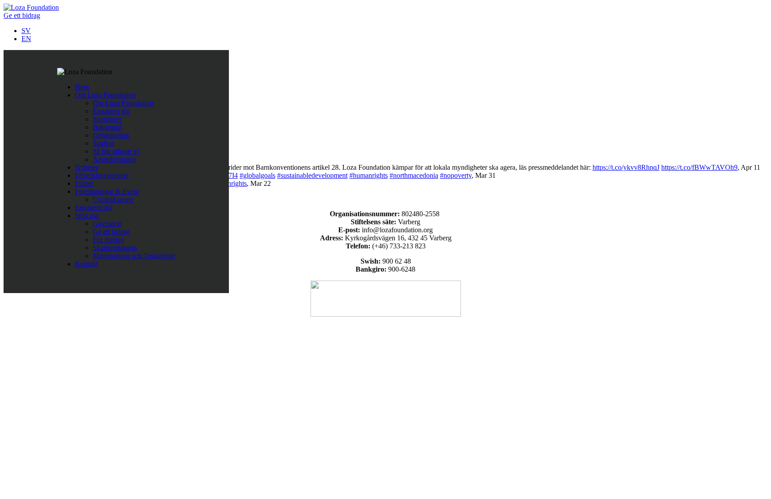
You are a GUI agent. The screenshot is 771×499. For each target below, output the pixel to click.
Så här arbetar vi (116, 151)
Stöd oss (87, 215)
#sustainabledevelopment (312, 175)
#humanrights (368, 175)
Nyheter (86, 167)
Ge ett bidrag (22, 15)
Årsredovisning (114, 159)
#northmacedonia (414, 175)
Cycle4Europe (113, 199)
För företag (108, 239)
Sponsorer (107, 119)
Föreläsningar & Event (107, 191)
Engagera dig (111, 111)
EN (26, 38)
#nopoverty (456, 175)
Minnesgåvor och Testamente (134, 256)
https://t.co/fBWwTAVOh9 (699, 167)
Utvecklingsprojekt (101, 175)
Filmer (84, 183)
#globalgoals (257, 175)
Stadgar (103, 143)
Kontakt (86, 264)
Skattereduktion (115, 248)
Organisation (111, 135)
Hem (82, 87)
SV (26, 30)
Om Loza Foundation (105, 95)
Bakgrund (107, 127)
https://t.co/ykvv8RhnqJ (626, 167)
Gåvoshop (107, 223)
